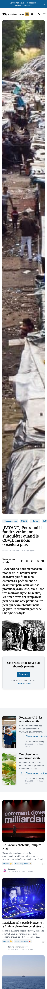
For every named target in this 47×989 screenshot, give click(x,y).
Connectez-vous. (24, 683)
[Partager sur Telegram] (37, 560)
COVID (24, 521)
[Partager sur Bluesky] (42, 561)
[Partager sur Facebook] (21, 560)
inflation (35, 521)
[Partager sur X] (27, 560)
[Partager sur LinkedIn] (32, 560)
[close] (44, 4)
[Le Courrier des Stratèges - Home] (15, 14)
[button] (32, 14)
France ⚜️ (7, 864)
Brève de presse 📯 (23, 864)
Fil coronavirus (10, 521)
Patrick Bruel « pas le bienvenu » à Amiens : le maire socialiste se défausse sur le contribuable (23, 926)
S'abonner (23, 674)
